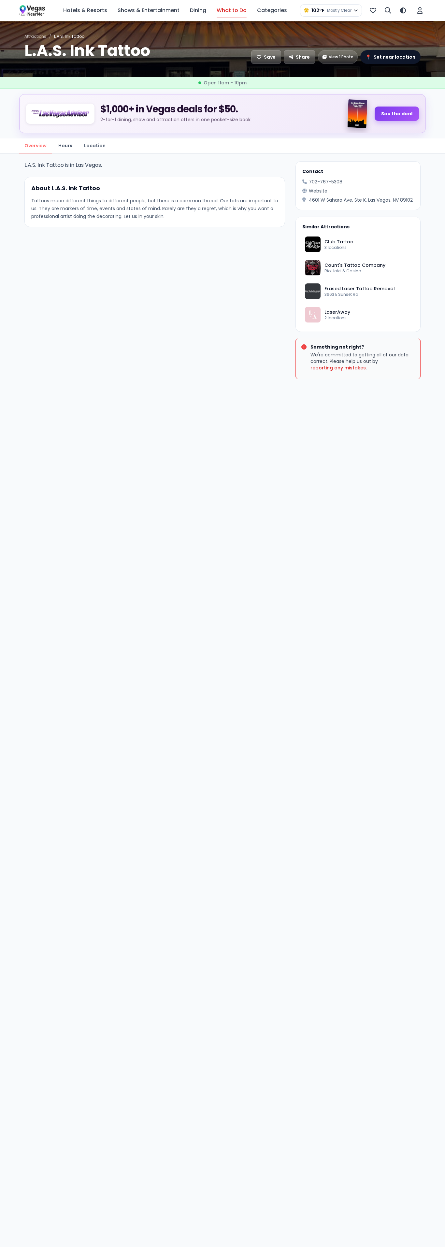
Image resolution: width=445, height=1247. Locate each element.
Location (95, 145)
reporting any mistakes (338, 368)
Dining (198, 10)
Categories (272, 10)
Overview (35, 145)
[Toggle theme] (403, 10)
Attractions (35, 36)
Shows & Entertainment (148, 10)
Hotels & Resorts (85, 10)
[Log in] (420, 10)
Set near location (390, 57)
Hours (65, 145)
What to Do (232, 10)
